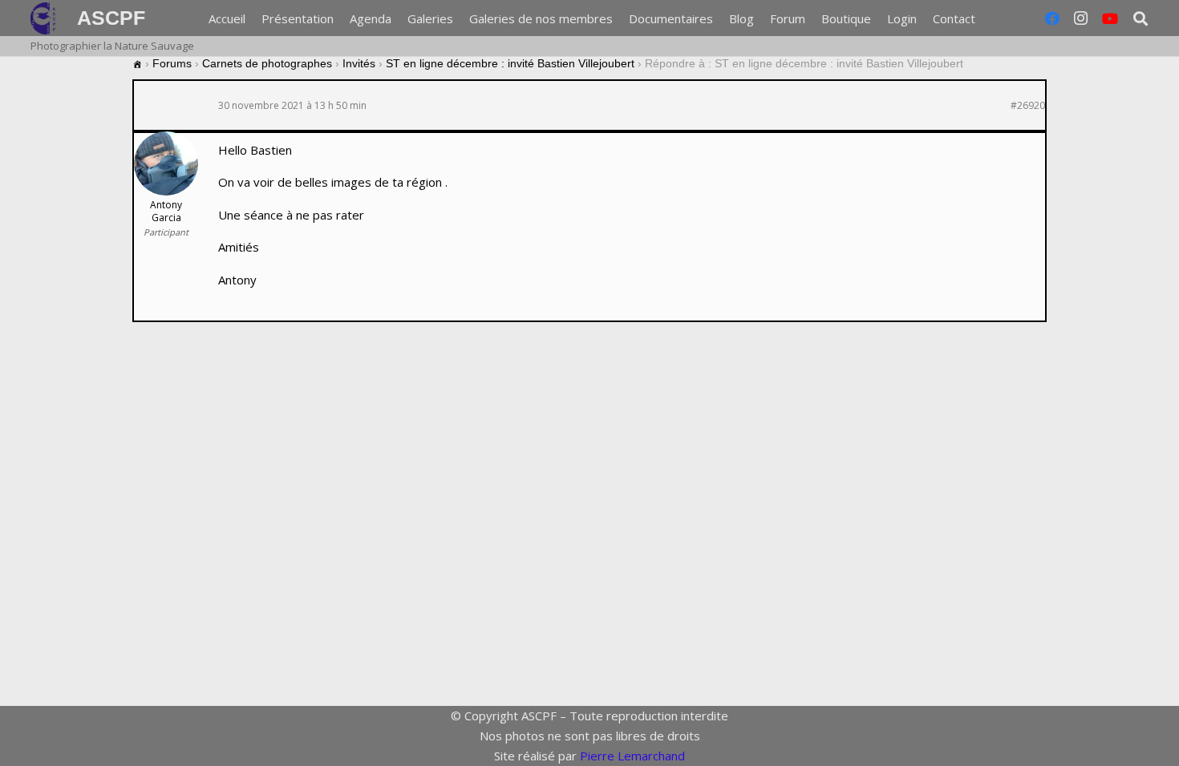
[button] (1140, 18)
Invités (358, 63)
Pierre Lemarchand (632, 756)
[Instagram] (1081, 18)
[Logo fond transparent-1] (45, 18)
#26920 (1028, 105)
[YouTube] (1110, 18)
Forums (172, 63)
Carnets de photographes (267, 63)
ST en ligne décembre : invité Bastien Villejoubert (510, 63)
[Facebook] (1052, 18)
